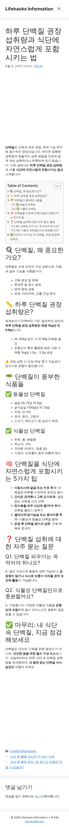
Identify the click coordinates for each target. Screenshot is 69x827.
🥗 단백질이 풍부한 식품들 (26, 200)
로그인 (39, 796)
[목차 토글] (56, 186)
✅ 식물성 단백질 (26, 208)
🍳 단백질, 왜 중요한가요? (25, 191)
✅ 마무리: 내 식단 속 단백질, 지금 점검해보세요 (35, 237)
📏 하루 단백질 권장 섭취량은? (28, 195)
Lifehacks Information (29, 8)
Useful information (23, 751)
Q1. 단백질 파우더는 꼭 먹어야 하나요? (37, 226)
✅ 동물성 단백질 (25, 204)
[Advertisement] (34, 109)
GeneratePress (34, 821)
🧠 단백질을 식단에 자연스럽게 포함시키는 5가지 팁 (34, 215)
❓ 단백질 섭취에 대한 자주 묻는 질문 (32, 222)
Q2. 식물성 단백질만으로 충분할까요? (37, 230)
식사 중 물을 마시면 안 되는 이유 (32, 756)
